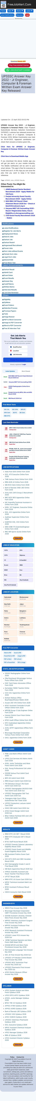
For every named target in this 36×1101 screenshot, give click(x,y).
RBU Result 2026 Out (15, 398)
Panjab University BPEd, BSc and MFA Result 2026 (20, 393)
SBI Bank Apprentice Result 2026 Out (18, 869)
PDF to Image (21, 662)
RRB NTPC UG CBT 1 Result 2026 (17, 834)
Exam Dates (8, 275)
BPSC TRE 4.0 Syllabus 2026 (15, 1003)
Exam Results (9, 278)
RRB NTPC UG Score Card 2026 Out (18, 879)
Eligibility (7, 299)
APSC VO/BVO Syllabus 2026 (16, 1017)
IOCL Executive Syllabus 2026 (16, 1025)
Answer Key (8, 281)
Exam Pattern (9, 305)
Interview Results (10, 290)
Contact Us (20, 1057)
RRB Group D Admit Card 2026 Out (18, 781)
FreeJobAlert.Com (19, 4)
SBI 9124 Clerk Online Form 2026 (17, 485)
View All (18, 538)
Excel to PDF (17, 652)
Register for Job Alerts (12, 231)
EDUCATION (8, 260)
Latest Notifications (7, 15)
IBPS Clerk (7, 412)
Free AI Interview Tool (12, 328)
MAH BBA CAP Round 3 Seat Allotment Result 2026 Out (20, 376)
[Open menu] (10, 10)
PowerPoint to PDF (9, 656)
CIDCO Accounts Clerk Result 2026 (18, 892)
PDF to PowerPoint (9, 662)
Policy (12, 1057)
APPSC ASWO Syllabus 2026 (15, 1009)
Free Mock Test (9, 263)
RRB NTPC (7, 416)
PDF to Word (7, 659)
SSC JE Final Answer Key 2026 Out (18, 955)
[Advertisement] (18, 38)
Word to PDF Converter (12, 325)
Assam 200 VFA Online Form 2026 (17, 703)
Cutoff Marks (9, 284)
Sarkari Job (8, 239)
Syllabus (7, 302)
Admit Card (8, 272)
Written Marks (9, 287)
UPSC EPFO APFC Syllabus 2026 (17, 995)
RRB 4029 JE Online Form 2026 (16, 482)
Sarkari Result (9, 269)
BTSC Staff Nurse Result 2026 (16, 842)
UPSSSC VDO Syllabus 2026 (15, 1014)
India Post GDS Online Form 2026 (17, 472)
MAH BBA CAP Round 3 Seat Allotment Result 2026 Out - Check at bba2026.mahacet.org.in (20, 203)
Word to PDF (7, 652)
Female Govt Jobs (10, 254)
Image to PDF (21, 656)
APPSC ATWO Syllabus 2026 (15, 1006)
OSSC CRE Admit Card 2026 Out (17, 808)
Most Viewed (26, 371)
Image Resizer (9, 317)
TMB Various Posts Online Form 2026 (19, 479)
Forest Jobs (8, 248)
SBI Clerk (22, 412)
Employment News (11, 234)
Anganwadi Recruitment (13, 245)
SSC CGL (6, 409)
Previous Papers (10, 311)
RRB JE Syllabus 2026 (13, 1035)
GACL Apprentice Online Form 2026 (18, 738)
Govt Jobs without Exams (13, 251)
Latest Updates (10, 371)
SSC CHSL (15, 409)
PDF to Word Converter (12, 320)
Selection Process (10, 308)
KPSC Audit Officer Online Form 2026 (19, 720)
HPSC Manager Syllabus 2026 (16, 1032)
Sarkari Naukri (9, 242)
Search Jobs (8, 237)
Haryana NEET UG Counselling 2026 (20, 382)
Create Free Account (18, 360)
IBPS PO (23, 409)
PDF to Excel (17, 659)
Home (3, 11)
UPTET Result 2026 (12, 877)
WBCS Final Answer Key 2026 (16, 908)
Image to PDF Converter (13, 323)
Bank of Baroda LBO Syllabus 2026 (18, 1011)
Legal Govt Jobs (10, 257)
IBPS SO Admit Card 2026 (14, 778)
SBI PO (15, 412)
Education (19, 15)
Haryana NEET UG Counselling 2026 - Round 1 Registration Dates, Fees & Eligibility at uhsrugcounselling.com (20, 210)
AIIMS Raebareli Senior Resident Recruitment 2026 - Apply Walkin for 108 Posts (20, 191)
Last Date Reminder (11, 293)
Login (27, 15)
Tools (6, 314)
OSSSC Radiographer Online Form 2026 (19, 387)
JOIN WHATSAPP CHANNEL (20, 70)
